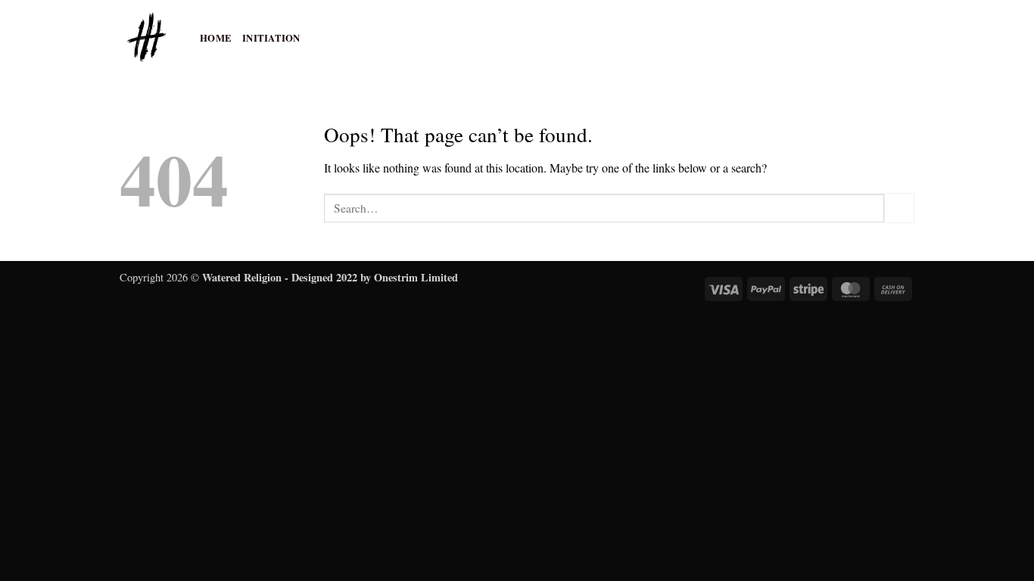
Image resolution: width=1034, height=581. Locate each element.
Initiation (271, 38)
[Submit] (899, 207)
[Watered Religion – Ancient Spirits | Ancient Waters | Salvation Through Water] (148, 38)
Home (216, 38)
